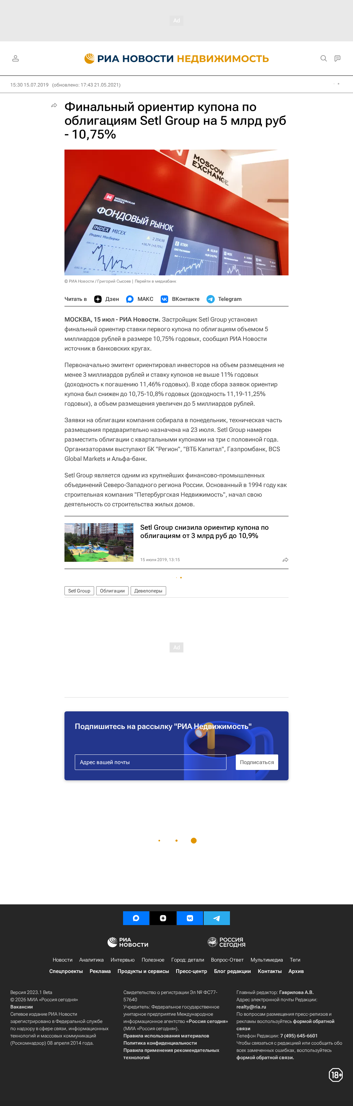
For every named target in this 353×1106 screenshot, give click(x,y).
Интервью (123, 960)
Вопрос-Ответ (227, 960)
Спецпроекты (66, 971)
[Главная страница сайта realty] (176, 58)
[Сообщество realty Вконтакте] (190, 918)
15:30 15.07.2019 (29, 85)
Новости (62, 960)
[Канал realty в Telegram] (217, 918)
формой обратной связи (264, 1057)
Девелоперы (148, 590)
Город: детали (187, 960)
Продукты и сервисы (143, 971)
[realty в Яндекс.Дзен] (163, 918)
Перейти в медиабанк (155, 281)
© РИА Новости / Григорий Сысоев (97, 281)
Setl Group (79, 590)
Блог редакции (232, 971)
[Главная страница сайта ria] (125, 58)
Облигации (112, 590)
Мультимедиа (267, 960)
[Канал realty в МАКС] (136, 918)
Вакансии (21, 1006)
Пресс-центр (191, 971)
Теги (295, 960)
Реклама (100, 971)
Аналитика (91, 960)
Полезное (153, 960)
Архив (296, 971)
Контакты (270, 971)
